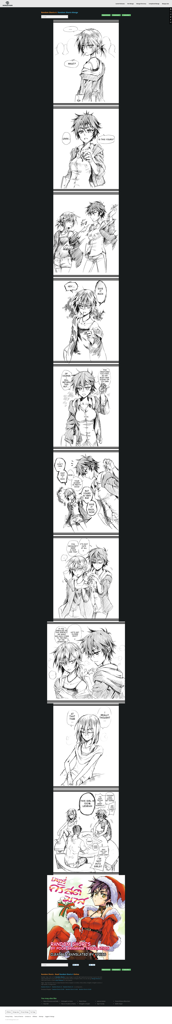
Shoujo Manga (24, 1012)
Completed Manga (154, 3)
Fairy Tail (45, 1004)
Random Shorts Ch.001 (58, 989)
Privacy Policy (9, 1016)
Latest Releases (120, 3)
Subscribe (126, 15)
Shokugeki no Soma (67, 1001)
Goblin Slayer (119, 1004)
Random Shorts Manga (68, 12)
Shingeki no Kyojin (84, 1004)
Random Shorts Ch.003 (85, 989)
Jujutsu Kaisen (101, 1001)
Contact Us (28, 1016)
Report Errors (106, 15)
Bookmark (116, 15)
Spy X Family (100, 1004)
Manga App (16, 1012)
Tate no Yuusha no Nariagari (69, 1004)
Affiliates (8, 1012)
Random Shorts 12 (57, 987)
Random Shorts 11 (46, 987)
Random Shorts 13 (68, 987)
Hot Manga (130, 3)
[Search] (170, 12)
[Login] (170, 9)
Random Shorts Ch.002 (72, 989)
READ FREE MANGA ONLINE (8, 3)
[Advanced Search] (170, 14)
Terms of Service (18, 1016)
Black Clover (82, 1001)
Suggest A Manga (49, 1016)
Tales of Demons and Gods (50, 1001)
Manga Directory (141, 3)
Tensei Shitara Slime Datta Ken (124, 1001)
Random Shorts (60, 977)
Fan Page (32, 1012)
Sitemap (41, 1016)
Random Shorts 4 (48, 12)
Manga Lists (165, 3)
